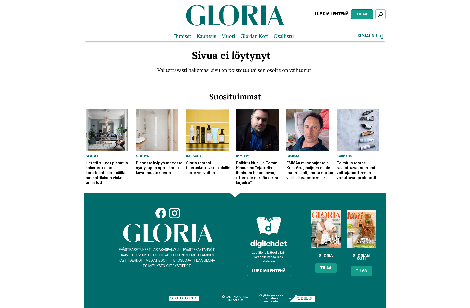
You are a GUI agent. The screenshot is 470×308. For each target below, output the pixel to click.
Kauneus (206, 36)
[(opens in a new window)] (268, 243)
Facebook (160, 213)
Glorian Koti (254, 36)
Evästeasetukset (135, 250)
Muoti (228, 36)
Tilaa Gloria (204, 260)
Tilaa (362, 14)
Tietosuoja (180, 260)
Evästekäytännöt (199, 250)
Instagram (174, 213)
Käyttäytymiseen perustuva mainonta (271, 298)
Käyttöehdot (131, 260)
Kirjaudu (367, 36)
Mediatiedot (157, 260)
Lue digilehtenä (332, 14)
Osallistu (284, 36)
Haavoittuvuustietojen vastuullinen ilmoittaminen (167, 255)
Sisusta (92, 156)
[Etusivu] (167, 233)
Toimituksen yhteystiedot (167, 266)
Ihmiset (182, 36)
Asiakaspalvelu (167, 250)
